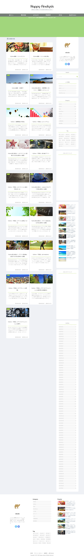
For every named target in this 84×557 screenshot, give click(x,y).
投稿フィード (61, 88)
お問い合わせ (51, 553)
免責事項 (45, 553)
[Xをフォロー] (66, 64)
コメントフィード (62, 90)
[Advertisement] (42, 27)
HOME (31, 553)
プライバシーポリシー (38, 553)
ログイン (60, 85)
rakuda (67, 52)
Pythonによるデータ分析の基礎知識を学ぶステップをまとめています (42, 17)
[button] (76, 76)
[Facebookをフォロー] (68, 64)
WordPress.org (62, 92)
